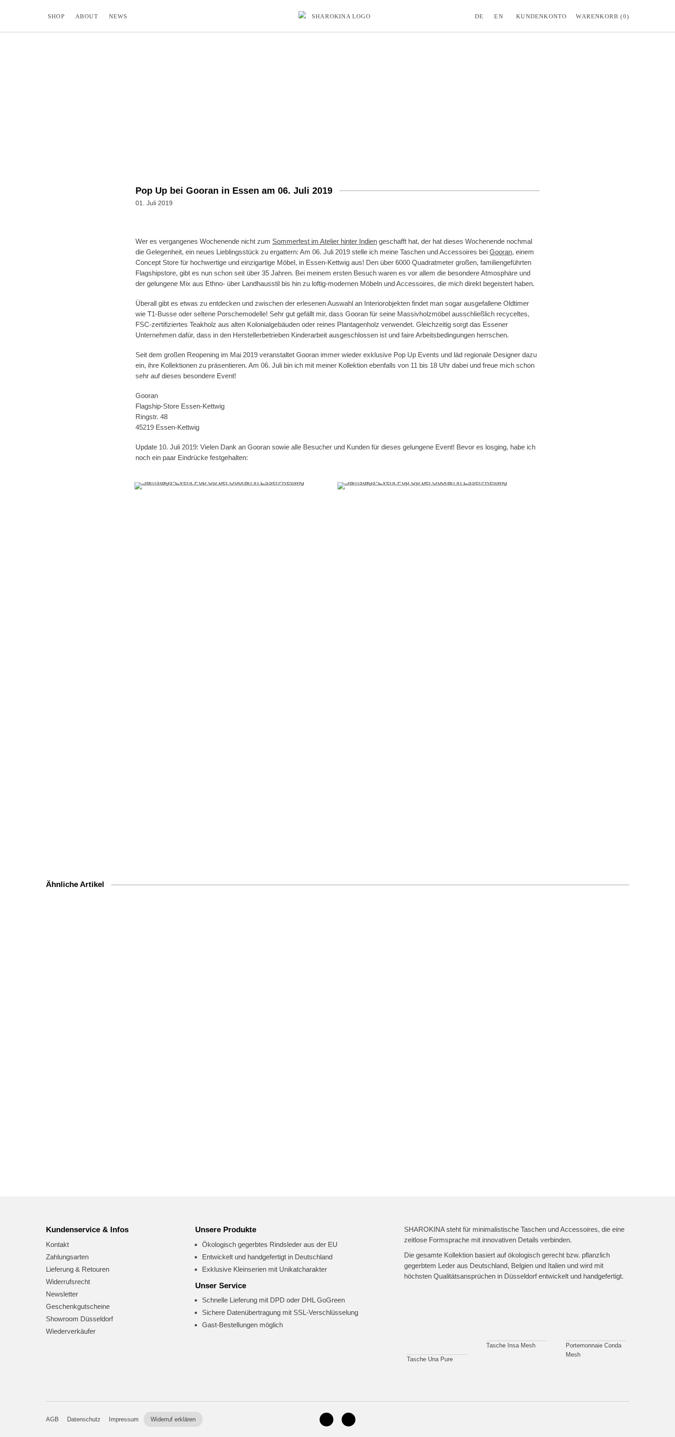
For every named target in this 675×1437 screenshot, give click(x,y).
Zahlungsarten (67, 1257)
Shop (56, 16)
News (118, 16)
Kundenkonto (541, 16)
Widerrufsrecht (68, 1281)
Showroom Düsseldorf (79, 1319)
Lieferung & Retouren (77, 1269)
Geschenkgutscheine (78, 1306)
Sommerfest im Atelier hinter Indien (324, 241)
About (86, 16)
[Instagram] (326, 1419)
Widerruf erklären (173, 1419)
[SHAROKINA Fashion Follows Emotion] (337, 16)
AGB (52, 1419)
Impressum (124, 1419)
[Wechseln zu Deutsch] (481, 16)
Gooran (500, 252)
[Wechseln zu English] (500, 16)
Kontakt (57, 1244)
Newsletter (62, 1294)
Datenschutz (84, 1419)
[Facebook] (348, 1419)
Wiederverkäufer (71, 1331)
